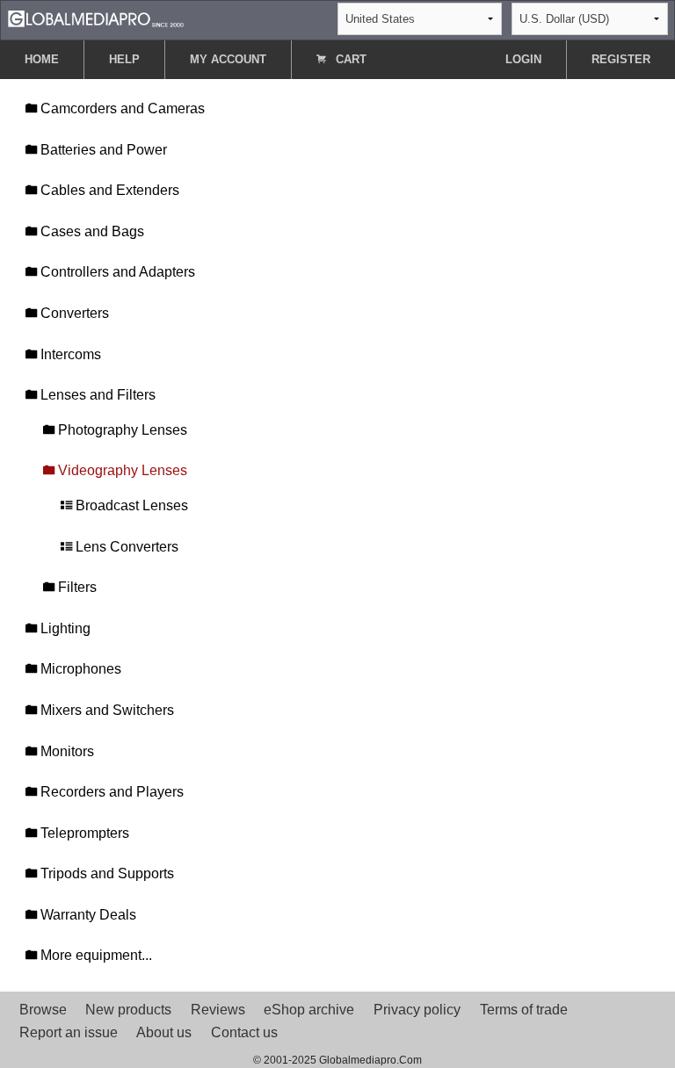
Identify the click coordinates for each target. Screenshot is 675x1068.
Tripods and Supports (105, 873)
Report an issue (68, 1032)
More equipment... (94, 955)
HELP (124, 59)
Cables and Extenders (108, 190)
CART (349, 59)
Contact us (244, 1032)
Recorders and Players (110, 791)
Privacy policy (417, 1009)
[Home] (96, 18)
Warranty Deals (86, 914)
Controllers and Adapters (116, 271)
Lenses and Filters (96, 394)
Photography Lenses (120, 429)
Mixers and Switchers (105, 710)
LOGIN (523, 59)
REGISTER (621, 59)
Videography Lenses (120, 470)
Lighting (64, 628)
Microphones (79, 668)
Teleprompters (83, 833)
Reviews (218, 1009)
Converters (73, 313)
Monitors (65, 751)
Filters (75, 587)
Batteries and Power (102, 149)
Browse (43, 1009)
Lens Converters (125, 546)
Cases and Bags (90, 231)
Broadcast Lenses (130, 505)
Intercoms (69, 354)
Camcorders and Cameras (121, 108)
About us (164, 1032)
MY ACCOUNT (228, 59)
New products (128, 1009)
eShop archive (309, 1009)
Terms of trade (524, 1009)
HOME (42, 59)
